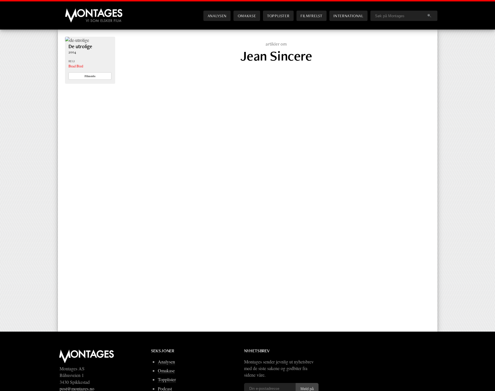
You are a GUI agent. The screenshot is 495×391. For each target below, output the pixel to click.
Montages (74, 11)
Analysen (217, 15)
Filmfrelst (311, 15)
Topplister (278, 15)
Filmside (90, 76)
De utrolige (80, 46)
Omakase (247, 15)
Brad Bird (75, 66)
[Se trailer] (77, 40)
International (348, 15)
